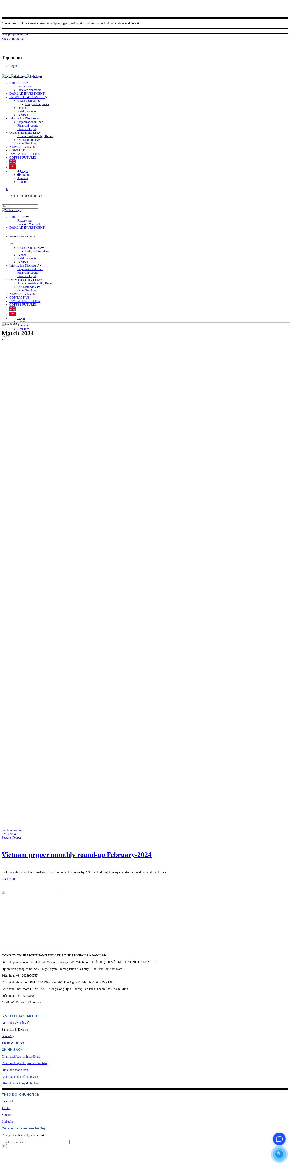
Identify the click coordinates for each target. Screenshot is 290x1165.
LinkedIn (7, 1121)
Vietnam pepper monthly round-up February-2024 (77, 855)
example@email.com (15, 34)
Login (13, 66)
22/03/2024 (9, 834)
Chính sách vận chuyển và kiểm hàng (25, 1063)
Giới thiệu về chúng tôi (16, 1022)
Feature (6, 837)
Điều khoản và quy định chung (21, 1083)
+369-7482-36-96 (13, 38)
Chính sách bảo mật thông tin (20, 1076)
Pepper (16, 837)
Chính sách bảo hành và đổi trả (21, 1056)
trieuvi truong (14, 830)
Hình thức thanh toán (15, 1070)
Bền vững (8, 1036)
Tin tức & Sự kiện (13, 1043)
